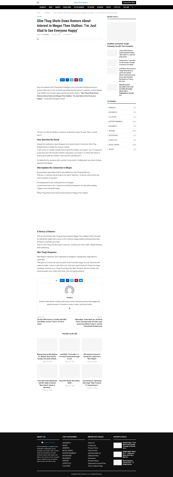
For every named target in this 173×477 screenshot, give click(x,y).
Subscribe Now (129, 2)
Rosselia (46, 34)
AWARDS (57, 7)
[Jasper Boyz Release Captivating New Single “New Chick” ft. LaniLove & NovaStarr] (112, 53)
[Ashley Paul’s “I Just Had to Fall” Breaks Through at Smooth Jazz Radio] (112, 62)
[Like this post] (63, 79)
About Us (91, 443)
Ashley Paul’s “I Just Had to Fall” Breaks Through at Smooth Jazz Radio (127, 63)
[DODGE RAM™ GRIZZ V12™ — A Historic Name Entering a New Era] (118, 454)
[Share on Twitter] (72, 79)
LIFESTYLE (117, 7)
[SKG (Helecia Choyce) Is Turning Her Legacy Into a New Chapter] (92, 345)
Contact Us (92, 445)
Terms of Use (92, 450)
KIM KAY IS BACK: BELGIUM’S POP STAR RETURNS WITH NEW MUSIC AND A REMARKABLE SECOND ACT (126, 90)
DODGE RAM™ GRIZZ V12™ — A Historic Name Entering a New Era (129, 454)
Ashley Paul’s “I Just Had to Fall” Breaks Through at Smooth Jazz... (129, 445)
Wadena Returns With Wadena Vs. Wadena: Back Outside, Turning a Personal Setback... (47, 356)
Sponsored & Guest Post (97, 463)
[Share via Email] (81, 79)
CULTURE (126, 7)
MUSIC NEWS (67, 7)
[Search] (132, 7)
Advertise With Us (94, 453)
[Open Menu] (38, 2)
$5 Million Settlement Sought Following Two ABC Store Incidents (120, 45)
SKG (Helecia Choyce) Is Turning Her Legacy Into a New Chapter (92, 356)
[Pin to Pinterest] (76, 79)
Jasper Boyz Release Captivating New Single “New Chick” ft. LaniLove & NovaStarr (127, 54)
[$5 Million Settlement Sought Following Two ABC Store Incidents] (121, 31)
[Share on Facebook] (67, 79)
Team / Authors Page (95, 466)
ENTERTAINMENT (79, 7)
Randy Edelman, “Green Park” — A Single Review (128, 462)
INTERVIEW (91, 7)
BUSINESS (100, 7)
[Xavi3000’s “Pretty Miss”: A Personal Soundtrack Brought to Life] (69, 345)
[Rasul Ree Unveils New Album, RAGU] (69, 371)
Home (38, 13)
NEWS (50, 7)
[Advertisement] (69, 116)
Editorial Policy (93, 456)
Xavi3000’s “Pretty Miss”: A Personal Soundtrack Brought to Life (69, 356)
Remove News (93, 461)
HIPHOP (108, 7)
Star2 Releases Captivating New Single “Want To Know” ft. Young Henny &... (92, 383)
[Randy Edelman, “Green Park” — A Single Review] (118, 462)
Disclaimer (92, 458)
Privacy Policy (93, 448)
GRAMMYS (43, 7)
